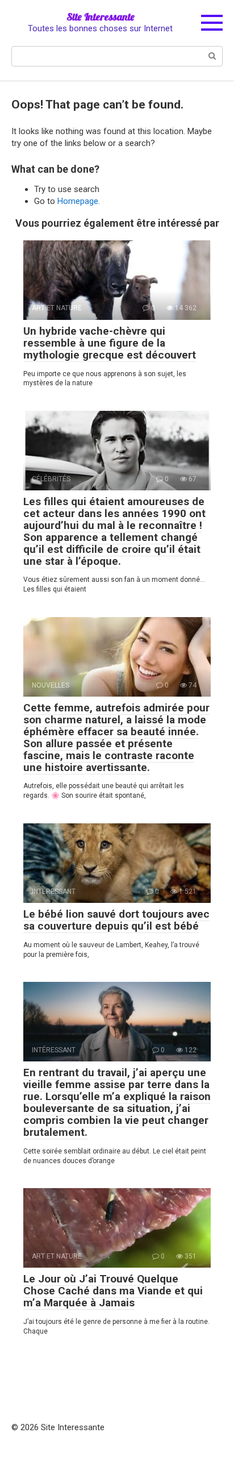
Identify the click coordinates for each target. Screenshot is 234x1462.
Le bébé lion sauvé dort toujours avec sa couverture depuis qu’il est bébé (116, 919)
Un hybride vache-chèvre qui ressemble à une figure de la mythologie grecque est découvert (109, 342)
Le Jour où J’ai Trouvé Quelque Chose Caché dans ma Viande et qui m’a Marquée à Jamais (113, 1290)
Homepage (77, 201)
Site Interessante (100, 16)
